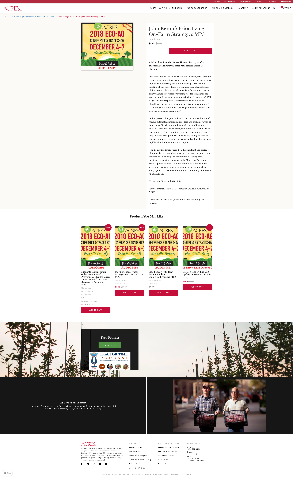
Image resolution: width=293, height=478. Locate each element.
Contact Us (259, 2)
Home (4, 17)
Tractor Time (110, 345)
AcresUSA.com (135, 447)
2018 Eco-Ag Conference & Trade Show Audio (32, 17)
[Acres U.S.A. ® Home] (12, 8)
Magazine (242, 8)
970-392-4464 (194, 449)
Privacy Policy (135, 464)
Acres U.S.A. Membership (140, 460)
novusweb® (186, 474)
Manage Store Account (168, 451)
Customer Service (245, 2)
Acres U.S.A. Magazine (139, 456)
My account (287, 2)
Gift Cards (216, 2)
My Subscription (229, 2)
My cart (286, 8)
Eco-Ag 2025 (272, 2)
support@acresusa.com (198, 454)
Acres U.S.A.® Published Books (166, 8)
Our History (134, 451)
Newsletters (163, 464)
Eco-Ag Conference (196, 8)
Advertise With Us (137, 468)
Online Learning (261, 8)
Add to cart (95, 310)
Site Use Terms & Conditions (156, 474)
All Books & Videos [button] (222, 8)
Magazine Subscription (168, 447)
